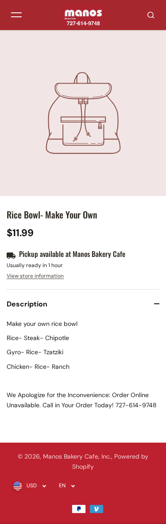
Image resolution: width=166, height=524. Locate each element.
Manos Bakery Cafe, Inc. (77, 456)
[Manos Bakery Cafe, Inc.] (83, 15)
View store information (35, 275)
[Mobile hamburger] (16, 15)
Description (27, 304)
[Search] (151, 15)
